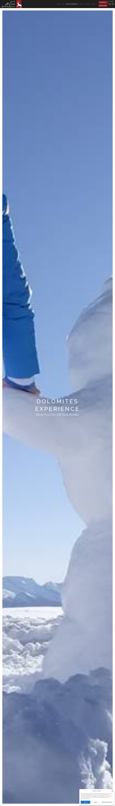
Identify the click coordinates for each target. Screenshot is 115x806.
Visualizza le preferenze (107, 802)
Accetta (85, 802)
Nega (96, 802)
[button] (112, 791)
